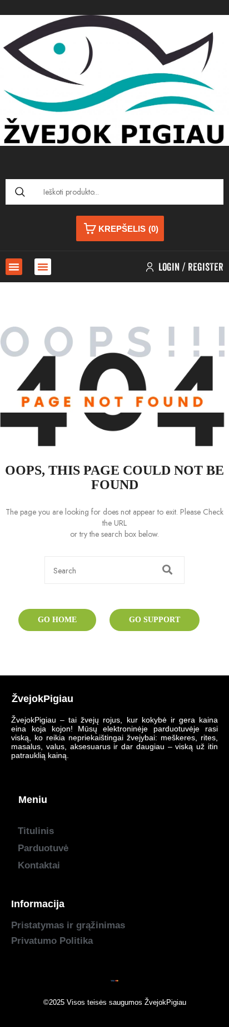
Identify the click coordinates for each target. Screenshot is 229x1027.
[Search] (20, 192)
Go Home (57, 620)
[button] (14, 266)
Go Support (154, 620)
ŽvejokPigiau (165, 1002)
